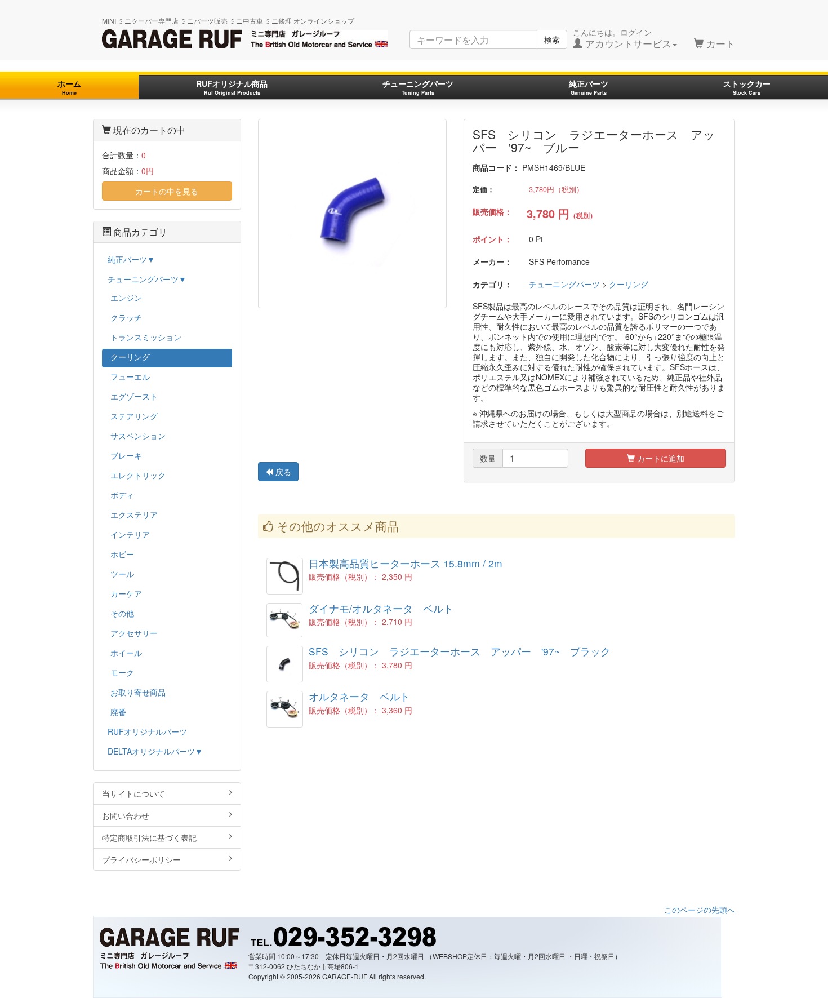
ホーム (69, 87)
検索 (552, 39)
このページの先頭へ (699, 909)
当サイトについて (133, 793)
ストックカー (747, 87)
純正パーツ (588, 87)
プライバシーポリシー (141, 859)
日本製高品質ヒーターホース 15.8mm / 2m (405, 563)
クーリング (628, 284)
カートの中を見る (166, 191)
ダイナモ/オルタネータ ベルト (381, 608)
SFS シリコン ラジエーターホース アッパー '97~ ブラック (460, 651)
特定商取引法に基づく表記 (149, 837)
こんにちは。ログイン (622, 38)
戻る (282, 471)
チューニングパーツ (417, 87)
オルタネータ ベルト (359, 696)
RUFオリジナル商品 (232, 87)
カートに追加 (659, 458)
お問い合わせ (125, 815)
